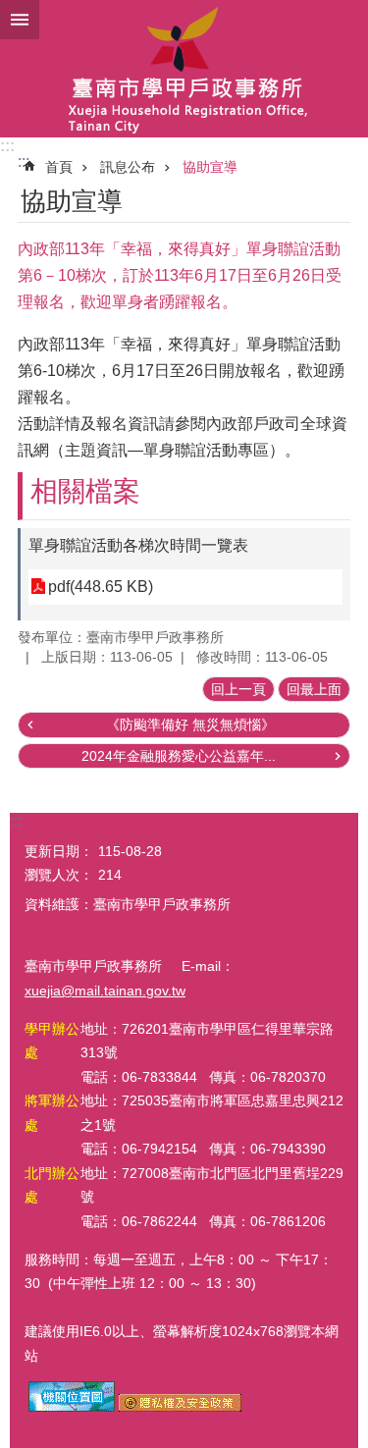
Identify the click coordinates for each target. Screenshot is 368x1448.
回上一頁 (238, 689)
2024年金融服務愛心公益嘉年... (178, 756)
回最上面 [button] (314, 689)
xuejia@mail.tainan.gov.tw (105, 990)
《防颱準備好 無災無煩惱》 (190, 724)
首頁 (59, 167)
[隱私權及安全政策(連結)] (180, 1407)
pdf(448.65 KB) (100, 586)
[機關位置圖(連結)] (71, 1407)
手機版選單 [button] (19, 19)
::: (7, 145)
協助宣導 (210, 167)
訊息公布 (127, 167)
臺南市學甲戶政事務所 (184, 68)
